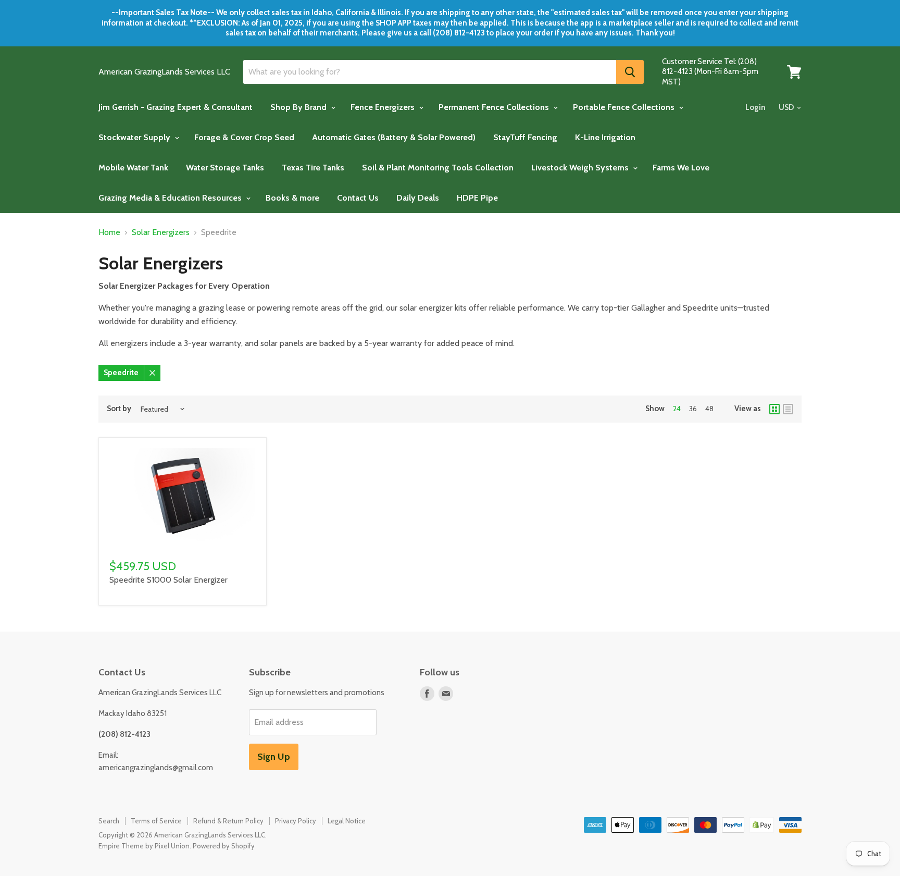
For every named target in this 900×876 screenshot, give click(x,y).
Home (109, 232)
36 (693, 408)
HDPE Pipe (477, 198)
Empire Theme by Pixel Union (144, 846)
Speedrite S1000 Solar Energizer (168, 580)
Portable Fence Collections (625, 107)
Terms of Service (156, 821)
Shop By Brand (299, 107)
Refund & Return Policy (228, 821)
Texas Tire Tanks (313, 167)
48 (709, 408)
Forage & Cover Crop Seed (244, 137)
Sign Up (273, 756)
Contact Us (358, 198)
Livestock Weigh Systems (581, 167)
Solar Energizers (161, 232)
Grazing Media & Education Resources (171, 198)
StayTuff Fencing (525, 137)
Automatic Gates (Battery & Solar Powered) (394, 137)
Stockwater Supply (135, 137)
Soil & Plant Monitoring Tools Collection (438, 167)
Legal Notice (347, 821)
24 (677, 408)
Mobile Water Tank (133, 167)
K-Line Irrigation (605, 137)
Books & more (292, 198)
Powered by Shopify (224, 846)
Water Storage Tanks (225, 167)
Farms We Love (681, 167)
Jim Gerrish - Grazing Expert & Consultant (175, 107)
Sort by (119, 408)
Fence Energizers (384, 107)
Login (755, 107)
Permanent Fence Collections (495, 107)
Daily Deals (417, 198)
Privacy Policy (295, 821)
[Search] (630, 72)
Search (108, 821)
